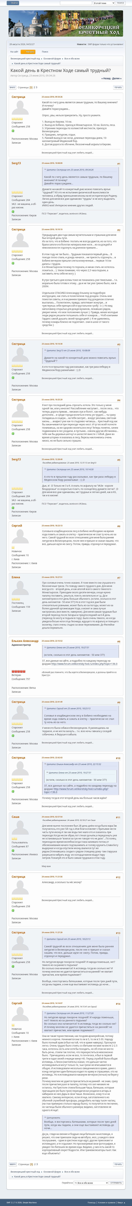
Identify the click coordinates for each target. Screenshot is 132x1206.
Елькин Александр (25, 641)
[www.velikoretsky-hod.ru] (13, 683)
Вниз (12, 87)
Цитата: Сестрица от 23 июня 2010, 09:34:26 (70, 169)
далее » (117, 78)
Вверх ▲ (121, 1202)
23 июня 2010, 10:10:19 (52, 229)
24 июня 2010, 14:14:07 (52, 1003)
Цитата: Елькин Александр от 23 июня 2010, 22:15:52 (74, 764)
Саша (15, 817)
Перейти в (67, 1182)
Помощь (92, 1202)
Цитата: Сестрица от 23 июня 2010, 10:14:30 (70, 469)
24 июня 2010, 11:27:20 (52, 932)
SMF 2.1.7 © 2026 (14, 1203)
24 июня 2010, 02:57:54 (52, 816)
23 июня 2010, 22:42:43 (52, 757)
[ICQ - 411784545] (13, 130)
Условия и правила (106, 1202)
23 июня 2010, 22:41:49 (52, 701)
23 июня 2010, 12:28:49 (52, 459)
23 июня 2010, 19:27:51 (52, 577)
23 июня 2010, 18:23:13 (52, 525)
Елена (16, 577)
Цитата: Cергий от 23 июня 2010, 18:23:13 (68, 708)
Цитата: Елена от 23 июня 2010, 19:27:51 (68, 647)
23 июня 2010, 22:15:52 (52, 641)
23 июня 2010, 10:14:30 (52, 343)
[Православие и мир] (13, 134)
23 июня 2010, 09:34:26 (52, 96)
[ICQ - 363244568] (13, 850)
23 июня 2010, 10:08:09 (52, 163)
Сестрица (18, 97)
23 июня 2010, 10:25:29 (52, 399)
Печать (118, 87)
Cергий (17, 525)
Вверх (13, 1164)
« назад (106, 78)
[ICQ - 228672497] (13, 211)
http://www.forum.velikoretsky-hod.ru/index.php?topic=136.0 (84, 663)
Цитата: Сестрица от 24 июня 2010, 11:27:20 (70, 1013)
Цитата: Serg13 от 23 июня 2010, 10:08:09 (68, 350)
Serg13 (16, 163)
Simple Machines (30, 1203)
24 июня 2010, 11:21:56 (52, 876)
